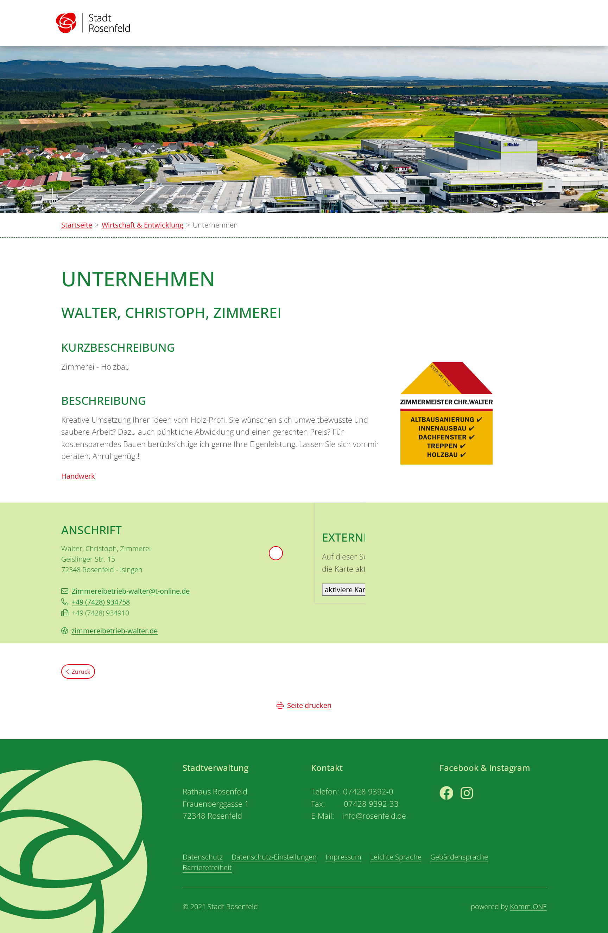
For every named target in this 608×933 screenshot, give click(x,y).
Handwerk (78, 476)
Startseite (76, 225)
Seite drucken (309, 705)
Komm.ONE (528, 906)
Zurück (81, 672)
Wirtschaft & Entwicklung (142, 225)
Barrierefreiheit (207, 867)
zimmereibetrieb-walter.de (114, 630)
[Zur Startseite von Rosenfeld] (93, 22)
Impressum (343, 857)
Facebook (455, 806)
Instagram (477, 806)
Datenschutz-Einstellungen (274, 857)
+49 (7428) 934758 (101, 602)
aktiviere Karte (348, 589)
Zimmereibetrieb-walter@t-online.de (131, 591)
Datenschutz (203, 857)
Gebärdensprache (459, 857)
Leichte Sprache (396, 857)
